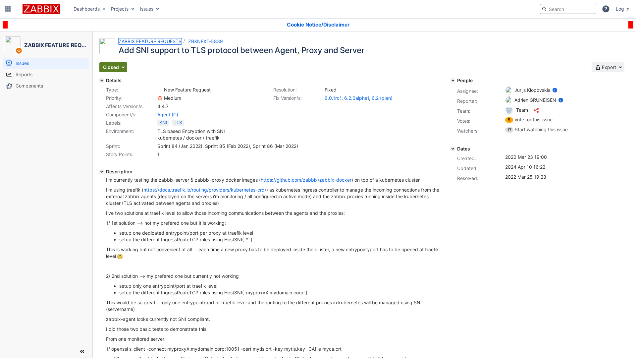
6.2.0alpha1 (356, 98)
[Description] (101, 171)
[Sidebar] (82, 351)
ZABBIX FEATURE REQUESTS (150, 41)
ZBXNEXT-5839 (205, 41)
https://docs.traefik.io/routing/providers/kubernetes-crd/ (204, 190)
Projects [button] (120, 9)
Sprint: (113, 146)
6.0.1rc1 (333, 98)
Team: (463, 111)
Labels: (114, 123)
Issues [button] (146, 9)
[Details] (101, 80)
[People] (452, 80)
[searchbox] (568, 9)
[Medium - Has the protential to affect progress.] (160, 98)
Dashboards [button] (87, 9)
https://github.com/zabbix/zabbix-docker (306, 180)
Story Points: (119, 154)
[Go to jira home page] (41, 9)
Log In (622, 9)
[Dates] (452, 149)
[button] (8, 9)
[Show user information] (554, 90)
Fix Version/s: (287, 98)
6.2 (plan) (382, 98)
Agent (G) (167, 114)
